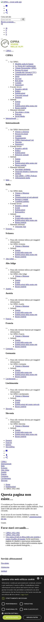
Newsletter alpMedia (22, 169)
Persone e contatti (21, 199)
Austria (8, 289)
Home (8, 484)
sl (6, 34)
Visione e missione (22, 132)
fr (6, 30)
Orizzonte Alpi (20, 227)
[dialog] (22, 598)
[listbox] (38, 578)
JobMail (18, 174)
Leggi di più (24, 594)
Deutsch (9, 440)
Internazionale (11, 118)
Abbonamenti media (22, 178)
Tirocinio (18, 142)
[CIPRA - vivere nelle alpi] (11, 2)
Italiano (8, 445)
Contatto (18, 83)
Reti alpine (19, 81)
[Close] (7, 60)
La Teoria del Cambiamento (25, 66)
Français (9, 443)
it (6, 32)
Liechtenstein (10, 379)
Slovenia (9, 409)
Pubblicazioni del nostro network (27, 404)
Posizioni (18, 97)
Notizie (17, 102)
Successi (18, 79)
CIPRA (8, 51)
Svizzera (9, 229)
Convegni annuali (21, 95)
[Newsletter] (7, 6)
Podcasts (18, 114)
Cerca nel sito (6, 17)
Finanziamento (20, 138)
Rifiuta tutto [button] (32, 617)
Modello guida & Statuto (24, 64)
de (6, 28)
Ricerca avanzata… (8, 22)
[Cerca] (23, 19)
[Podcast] (7, 11)
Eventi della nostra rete (23, 218)
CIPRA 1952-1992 (13, 533)
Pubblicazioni (20, 93)
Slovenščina (10, 447)
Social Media (20, 116)
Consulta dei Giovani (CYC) (25, 72)
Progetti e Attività (21, 206)
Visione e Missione (22, 193)
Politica (18, 91)
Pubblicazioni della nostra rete (26, 106)
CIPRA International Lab (24, 140)
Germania (9, 349)
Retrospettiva (20, 212)
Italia (7, 180)
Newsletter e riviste (22, 112)
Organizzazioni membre (24, 74)
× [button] (41, 578)
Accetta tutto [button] (12, 617)
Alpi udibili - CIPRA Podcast (26, 176)
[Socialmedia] (7, 13)
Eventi (17, 104)
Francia (8, 319)
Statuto (17, 195)
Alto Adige (10, 259)
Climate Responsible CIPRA (25, 68)
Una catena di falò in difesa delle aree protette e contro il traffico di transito (23, 538)
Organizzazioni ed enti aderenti (26, 197)
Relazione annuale (22, 155)
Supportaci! (19, 85)
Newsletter (5, 563)
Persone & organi (21, 70)
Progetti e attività (21, 89)
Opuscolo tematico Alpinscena (26, 172)
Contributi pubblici (22, 201)
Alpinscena (5, 567)
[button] (22, 613)
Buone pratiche (20, 108)
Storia (17, 76)
